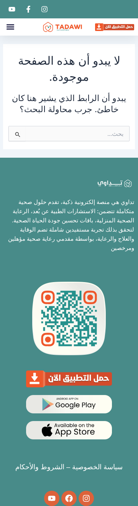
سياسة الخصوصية (97, 467)
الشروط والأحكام (39, 467)
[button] (10, 27)
